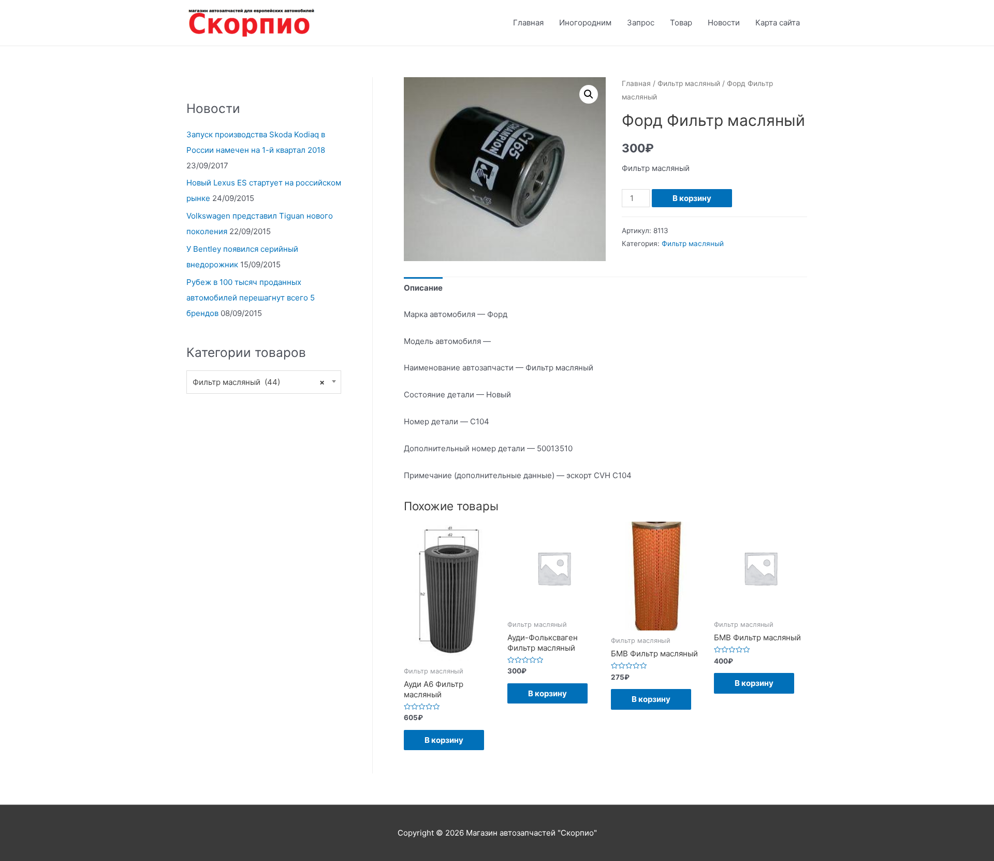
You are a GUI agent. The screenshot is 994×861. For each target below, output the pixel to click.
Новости (724, 22)
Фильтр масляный (688, 83)
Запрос (640, 22)
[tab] (423, 288)
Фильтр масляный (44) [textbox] (259, 382)
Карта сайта (777, 22)
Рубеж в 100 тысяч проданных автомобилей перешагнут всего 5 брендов (250, 297)
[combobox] (263, 382)
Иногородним (585, 22)
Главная (528, 22)
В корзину (692, 198)
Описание (423, 288)
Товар (681, 22)
